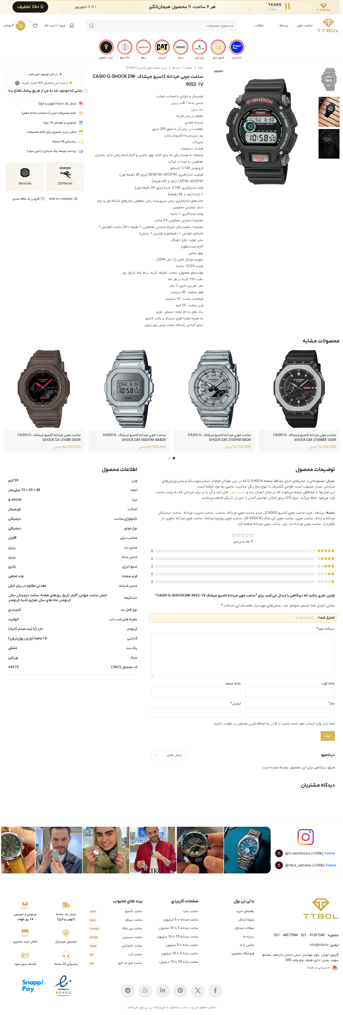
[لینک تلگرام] (128, 991)
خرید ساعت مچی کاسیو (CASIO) (146, 68)
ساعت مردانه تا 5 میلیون (181, 919)
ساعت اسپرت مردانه (198, 512)
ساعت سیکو (116, 920)
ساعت (188, 68)
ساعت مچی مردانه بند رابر (302, 524)
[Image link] (320, 908)
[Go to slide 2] (169, 458)
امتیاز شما (327, 618)
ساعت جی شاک (116, 928)
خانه (200, 68)
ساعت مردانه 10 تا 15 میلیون (177, 937)
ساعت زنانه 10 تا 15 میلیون (178, 962)
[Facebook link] (215, 991)
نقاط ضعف (233, 683)
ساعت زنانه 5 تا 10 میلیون (179, 953)
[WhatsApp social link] (145, 991)
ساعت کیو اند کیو (116, 963)
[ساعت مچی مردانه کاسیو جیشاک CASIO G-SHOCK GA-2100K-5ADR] (44, 389)
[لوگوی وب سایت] (328, 25)
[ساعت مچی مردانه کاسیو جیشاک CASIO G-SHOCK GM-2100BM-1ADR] (299, 389)
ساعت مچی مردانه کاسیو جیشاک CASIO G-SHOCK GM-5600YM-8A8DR (134, 437)
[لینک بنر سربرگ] (178, 7)
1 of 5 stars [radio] (312, 618)
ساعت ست (190, 911)
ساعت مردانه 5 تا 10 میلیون (178, 928)
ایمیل (236, 703)
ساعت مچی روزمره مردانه (223, 518)
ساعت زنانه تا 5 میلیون (182, 945)
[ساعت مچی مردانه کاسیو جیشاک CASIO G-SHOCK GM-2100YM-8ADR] (214, 389)
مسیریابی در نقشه (318, 968)
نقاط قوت (328, 683)
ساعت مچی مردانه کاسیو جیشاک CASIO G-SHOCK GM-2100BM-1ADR (304, 437)
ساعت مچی (237, 492)
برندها (176, 68)
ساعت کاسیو (116, 911)
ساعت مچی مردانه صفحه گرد (259, 524)
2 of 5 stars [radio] (308, 618)
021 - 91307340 (313, 935)
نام (332, 703)
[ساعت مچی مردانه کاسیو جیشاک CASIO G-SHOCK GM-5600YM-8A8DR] (129, 389)
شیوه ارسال (246, 919)
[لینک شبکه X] (198, 991)
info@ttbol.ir (319, 945)
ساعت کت (116, 954)
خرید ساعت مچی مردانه (245, 512)
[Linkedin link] (163, 991)
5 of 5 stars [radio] (297, 618)
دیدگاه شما (325, 629)
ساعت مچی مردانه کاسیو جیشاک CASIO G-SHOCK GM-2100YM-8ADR (219, 437)
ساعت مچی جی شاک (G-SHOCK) (269, 518)
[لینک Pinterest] (180, 991)
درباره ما (248, 937)
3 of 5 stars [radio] (305, 618)
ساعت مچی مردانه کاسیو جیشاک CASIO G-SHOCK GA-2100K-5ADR (49, 437)
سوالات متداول (244, 928)
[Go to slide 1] (174, 458)
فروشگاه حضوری (242, 953)
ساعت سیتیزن (116, 937)
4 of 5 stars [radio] (301, 618)
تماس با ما (247, 945)
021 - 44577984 (286, 935)
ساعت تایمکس (116, 946)
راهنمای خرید (245, 911)
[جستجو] (91, 25)
